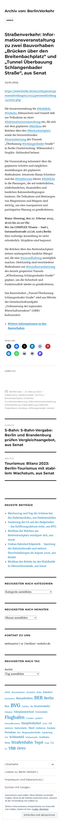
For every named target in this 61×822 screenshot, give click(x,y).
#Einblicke (48, 178)
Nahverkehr (20, 728)
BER (38, 697)
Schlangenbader (37, 408)
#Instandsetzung (15, 139)
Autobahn (30, 692)
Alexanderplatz (18, 692)
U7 (6, 749)
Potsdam (10, 732)
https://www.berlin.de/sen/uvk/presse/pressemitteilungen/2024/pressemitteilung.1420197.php (30, 95)
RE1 (19, 732)
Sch (6, 737)
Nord (31, 728)
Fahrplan (8, 712)
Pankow (51, 728)
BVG (15, 705)
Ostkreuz (41, 728)
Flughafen (15, 717)
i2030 (44, 723)
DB (31, 706)
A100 (7, 692)
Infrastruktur (11, 395)
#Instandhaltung (31, 257)
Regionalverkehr (31, 732)
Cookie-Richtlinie (40, 809)
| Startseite (11, 764)
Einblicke (28, 398)
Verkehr (51, 408)
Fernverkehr (41, 712)
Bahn (39, 692)
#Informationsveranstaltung (23, 121)
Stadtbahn (44, 737)
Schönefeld (16, 737)
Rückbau (23, 408)
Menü (9, 20)
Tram (47, 743)
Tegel (38, 742)
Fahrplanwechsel (24, 711)
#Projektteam (23, 178)
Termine (39, 395)
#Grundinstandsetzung (40, 266)
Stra (7, 742)
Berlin (49, 698)
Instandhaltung (13, 405)
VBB (12, 748)
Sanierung (47, 732)
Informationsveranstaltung (42, 401)
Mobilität (43, 405)
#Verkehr (11, 113)
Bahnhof (47, 692)
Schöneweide (31, 737)
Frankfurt (30, 718)
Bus (7, 706)
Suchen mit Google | (17, 787)
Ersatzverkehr (42, 706)
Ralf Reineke (15, 391)
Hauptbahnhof (31, 723)
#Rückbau (35, 126)
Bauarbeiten (24, 698)
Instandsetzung (30, 405)
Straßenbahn (22, 742)
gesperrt (39, 718)
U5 (52, 742)
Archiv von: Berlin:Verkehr (29, 11)
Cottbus (25, 706)
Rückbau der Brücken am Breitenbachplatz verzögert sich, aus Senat (30, 535)
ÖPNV (21, 748)
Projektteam (11, 408)
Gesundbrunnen (12, 723)
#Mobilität (43, 108)
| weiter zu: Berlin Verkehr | (21, 771)
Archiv (9, 669)
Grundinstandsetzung (16, 401)
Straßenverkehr (26, 395)
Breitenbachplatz (14, 398)
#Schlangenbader (33, 143)
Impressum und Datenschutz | (24, 779)
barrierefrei (10, 699)
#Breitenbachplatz (39, 130)
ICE (50, 723)
